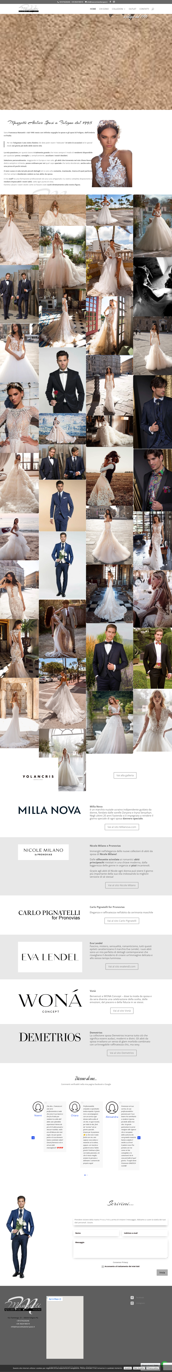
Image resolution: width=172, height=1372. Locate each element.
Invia (162, 1279)
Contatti (144, 9)
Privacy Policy (105, 1226)
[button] (138, 1140)
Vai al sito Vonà (122, 1010)
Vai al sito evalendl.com (121, 966)
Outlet (132, 9)
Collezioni (117, 9)
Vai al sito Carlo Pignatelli (121, 920)
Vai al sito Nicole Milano (122, 885)
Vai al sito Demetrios (122, 1053)
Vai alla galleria (125, 775)
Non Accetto (139, 1368)
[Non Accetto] (169, 1368)
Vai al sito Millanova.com (122, 827)
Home (93, 9)
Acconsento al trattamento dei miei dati (122, 1273)
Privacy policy (152, 1368)
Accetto (128, 1368)
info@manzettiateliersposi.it (23, 1333)
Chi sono (104, 9)
